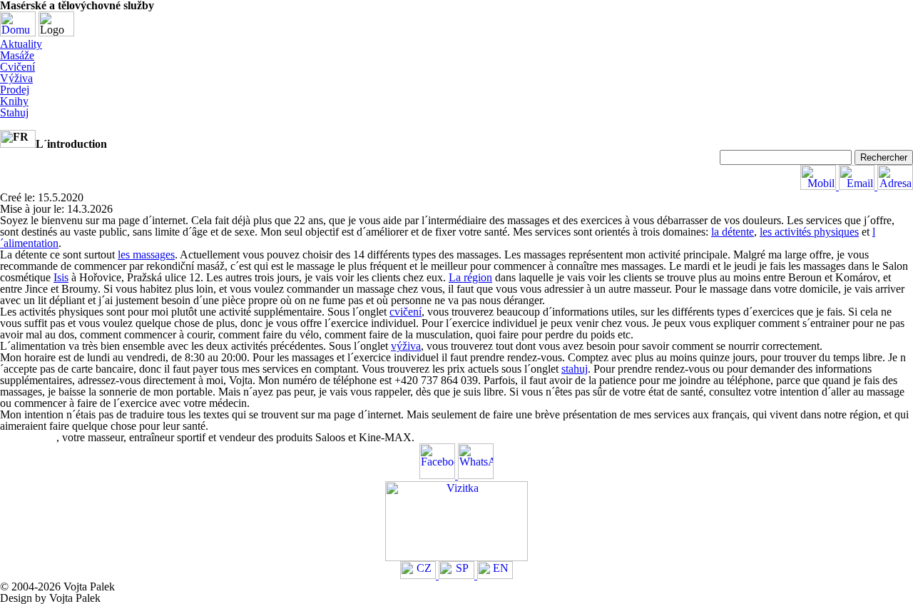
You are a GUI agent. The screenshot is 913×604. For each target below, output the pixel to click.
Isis (60, 277)
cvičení (405, 312)
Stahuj (14, 112)
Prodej (14, 90)
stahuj (574, 369)
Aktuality (21, 44)
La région (470, 277)
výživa (406, 346)
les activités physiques (809, 232)
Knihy (14, 101)
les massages (146, 254)
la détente (732, 232)
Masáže (17, 55)
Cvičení (17, 67)
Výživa (16, 78)
